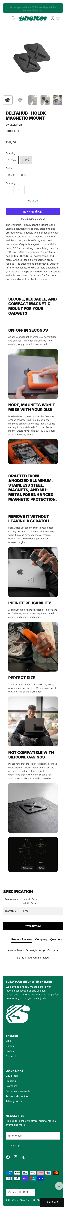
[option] (33, 58)
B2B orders (12, 1075)
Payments (11, 1085)
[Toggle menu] (8, 18)
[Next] (58, 8)
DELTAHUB (15, 124)
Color (9, 168)
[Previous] (7, 8)
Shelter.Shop (19, 1200)
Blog (8, 1040)
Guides (10, 1045)
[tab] (21, 940)
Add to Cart (33, 200)
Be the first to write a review (33, 957)
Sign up (15, 1145)
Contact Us (12, 1056)
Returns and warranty (18, 1091)
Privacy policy (14, 1101)
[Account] (50, 18)
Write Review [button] (33, 925)
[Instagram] (15, 1157)
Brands (10, 1051)
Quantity (11, 153)
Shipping (11, 1080)
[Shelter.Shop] (33, 18)
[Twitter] (23, 1157)
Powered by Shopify (35, 1200)
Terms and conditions (18, 1096)
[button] (33, 957)
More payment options (33, 219)
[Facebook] (8, 1157)
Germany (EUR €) (18, 1192)
